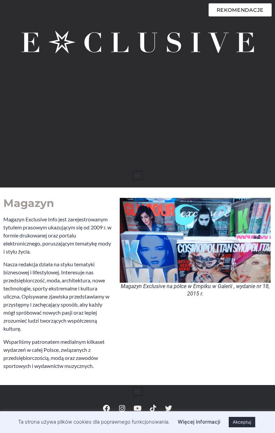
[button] (137, 175)
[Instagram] (122, 408)
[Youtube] (137, 408)
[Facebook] (106, 408)
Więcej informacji (199, 422)
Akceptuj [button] (242, 422)
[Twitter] (168, 408)
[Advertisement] (137, 119)
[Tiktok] (153, 408)
